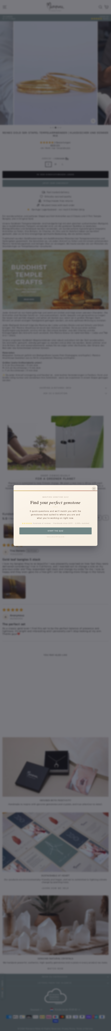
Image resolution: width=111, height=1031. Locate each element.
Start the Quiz (55, 531)
